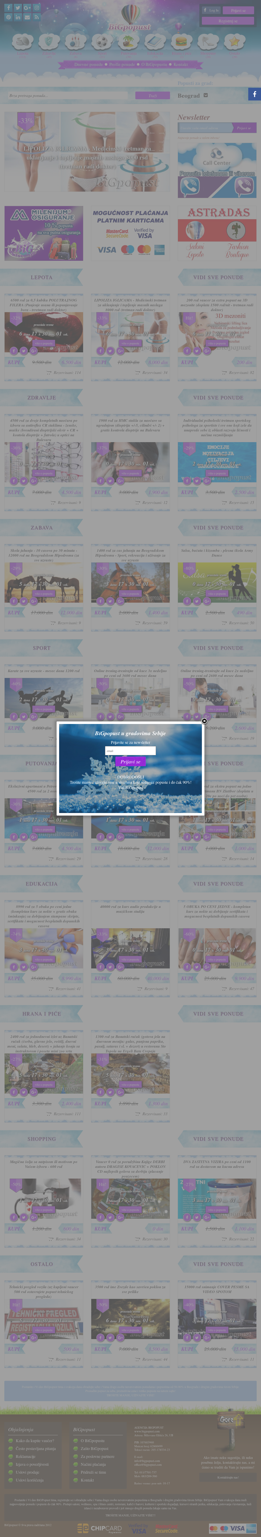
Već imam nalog (130, 770)
